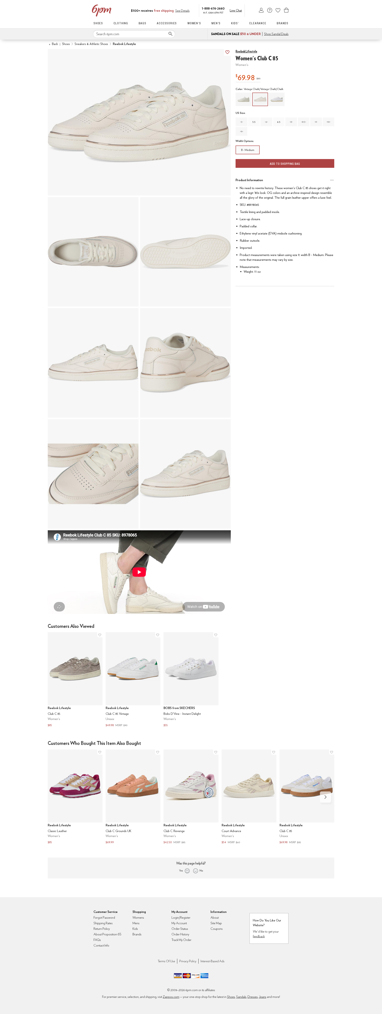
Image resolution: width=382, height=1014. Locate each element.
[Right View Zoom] (93, 474)
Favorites (278, 10)
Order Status (180, 929)
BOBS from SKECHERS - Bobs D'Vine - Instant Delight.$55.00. (191, 680)
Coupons (216, 929)
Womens (138, 917)
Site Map (216, 923)
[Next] (325, 797)
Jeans (262, 997)
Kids (135, 929)
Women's (194, 23)
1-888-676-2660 (213, 8)
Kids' (235, 23)
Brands (282, 23)
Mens (136, 923)
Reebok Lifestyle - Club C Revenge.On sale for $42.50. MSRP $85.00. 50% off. (191, 797)
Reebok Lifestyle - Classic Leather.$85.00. (75, 797)
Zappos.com (171, 997)
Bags (142, 23)
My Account (261, 10)
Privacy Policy (187, 961)
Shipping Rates (103, 923)
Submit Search (170, 33)
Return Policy (102, 929)
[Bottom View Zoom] (185, 252)
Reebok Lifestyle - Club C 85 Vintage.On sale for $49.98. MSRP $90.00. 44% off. (133, 680)
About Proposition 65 (107, 934)
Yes (181, 870)
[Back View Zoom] (185, 363)
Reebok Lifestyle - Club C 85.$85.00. (75, 680)
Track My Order (181, 940)
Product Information (249, 180)
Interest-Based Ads (212, 961)
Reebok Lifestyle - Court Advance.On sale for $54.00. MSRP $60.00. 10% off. (249, 797)
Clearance (257, 23)
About (214, 917)
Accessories (167, 23)
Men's (216, 23)
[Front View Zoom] (185, 474)
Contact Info (101, 945)
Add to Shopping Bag (285, 164)
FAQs (97, 940)
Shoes (98, 23)
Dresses (253, 997)
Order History (180, 934)
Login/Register (181, 917)
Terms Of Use (166, 961)
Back (53, 44)
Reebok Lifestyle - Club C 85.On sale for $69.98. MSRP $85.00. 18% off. (307, 797)
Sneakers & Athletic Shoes (91, 44)
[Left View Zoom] (93, 363)
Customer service (269, 10)
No (201, 870)
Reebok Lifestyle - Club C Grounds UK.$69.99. (133, 797)
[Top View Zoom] (93, 252)
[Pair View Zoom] (139, 122)
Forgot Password (104, 917)
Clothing (121, 23)
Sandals (241, 997)
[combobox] (134, 34)
